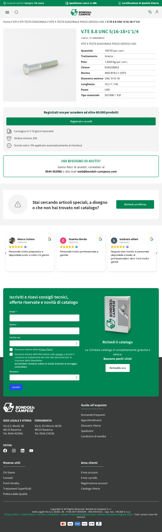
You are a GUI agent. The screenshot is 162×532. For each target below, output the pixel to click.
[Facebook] (5, 451)
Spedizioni (87, 431)
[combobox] (24, 12)
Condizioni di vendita (93, 436)
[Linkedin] (23, 451)
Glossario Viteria (91, 425)
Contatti (8, 478)
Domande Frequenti (93, 415)
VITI (15, 22)
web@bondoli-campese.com (97, 171)
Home (6, 22)
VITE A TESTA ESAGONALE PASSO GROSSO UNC (77, 22)
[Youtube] (31, 451)
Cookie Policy (28, 514)
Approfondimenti (91, 420)
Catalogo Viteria (90, 488)
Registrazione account (94, 483)
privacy (59, 354)
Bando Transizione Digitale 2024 (115, 514)
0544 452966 (53, 171)
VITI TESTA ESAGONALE (33, 22)
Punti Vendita (11, 483)
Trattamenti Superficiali (17, 488)
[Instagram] (14, 451)
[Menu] (7, 12)
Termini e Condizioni (48, 514)
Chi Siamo (9, 472)
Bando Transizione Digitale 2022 (78, 514)
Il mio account (89, 472)
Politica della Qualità (15, 494)
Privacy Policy (46, 349)
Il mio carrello (89, 478)
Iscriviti (16, 387)
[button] (156, 253)
